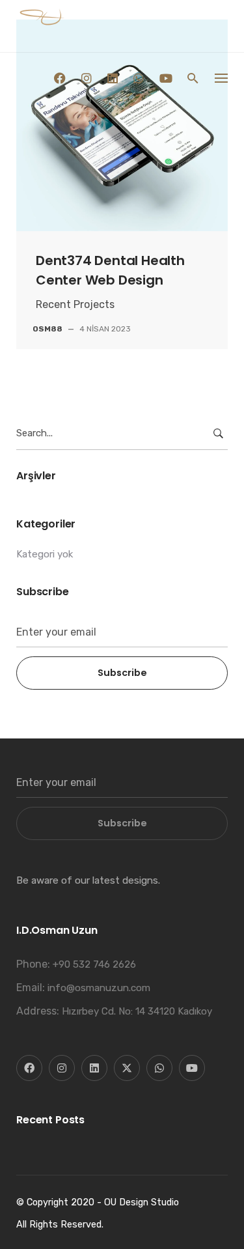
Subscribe (122, 672)
